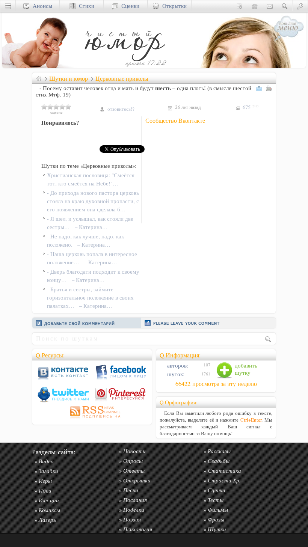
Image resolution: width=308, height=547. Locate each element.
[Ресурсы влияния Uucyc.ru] (39, 78)
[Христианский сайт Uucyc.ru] (39, 65)
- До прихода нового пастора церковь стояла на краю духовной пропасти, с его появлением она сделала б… (93, 201)
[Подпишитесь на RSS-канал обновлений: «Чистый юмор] (92, 419)
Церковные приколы (121, 78)
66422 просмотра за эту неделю (216, 384)
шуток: (175, 374)
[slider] (56, 107)
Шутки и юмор (68, 78)
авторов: (177, 365)
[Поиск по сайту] (285, 5)
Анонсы (40, 5)
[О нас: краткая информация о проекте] (240, 5)
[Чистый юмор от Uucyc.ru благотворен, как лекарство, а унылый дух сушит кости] (124, 65)
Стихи (84, 5)
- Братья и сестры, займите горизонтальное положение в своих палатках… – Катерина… (90, 297)
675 (250, 107)
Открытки (173, 5)
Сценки (128, 5)
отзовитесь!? (120, 108)
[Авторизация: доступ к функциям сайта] (300, 5)
